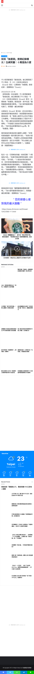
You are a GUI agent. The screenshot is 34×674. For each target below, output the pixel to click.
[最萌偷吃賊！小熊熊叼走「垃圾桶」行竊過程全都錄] (25, 340)
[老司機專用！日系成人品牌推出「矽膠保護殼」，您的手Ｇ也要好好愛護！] (5, 528)
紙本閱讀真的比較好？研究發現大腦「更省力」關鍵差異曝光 (25, 307)
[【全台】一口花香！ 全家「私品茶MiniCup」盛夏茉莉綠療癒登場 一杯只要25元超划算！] (5, 569)
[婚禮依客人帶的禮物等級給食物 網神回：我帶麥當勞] (5, 507)
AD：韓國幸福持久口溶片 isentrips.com (17, 10)
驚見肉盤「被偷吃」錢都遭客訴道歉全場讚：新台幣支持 (25, 270)
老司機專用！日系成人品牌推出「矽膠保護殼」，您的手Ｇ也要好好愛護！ (22, 525)
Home (4, 52)
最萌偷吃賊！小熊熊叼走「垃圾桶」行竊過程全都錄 (25, 350)
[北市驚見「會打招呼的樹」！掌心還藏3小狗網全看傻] (8, 297)
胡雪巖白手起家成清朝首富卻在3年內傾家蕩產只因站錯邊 (8, 329)
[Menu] (2, 6)
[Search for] (32, 6)
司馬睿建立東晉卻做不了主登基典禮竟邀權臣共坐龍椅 (25, 371)
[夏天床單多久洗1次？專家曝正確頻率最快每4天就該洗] (8, 361)
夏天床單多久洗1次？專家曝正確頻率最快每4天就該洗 (8, 371)
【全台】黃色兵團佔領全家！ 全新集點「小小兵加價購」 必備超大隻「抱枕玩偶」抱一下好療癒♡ (22, 536)
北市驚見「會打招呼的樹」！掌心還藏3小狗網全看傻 (8, 307)
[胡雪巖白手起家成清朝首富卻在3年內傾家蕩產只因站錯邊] (8, 319)
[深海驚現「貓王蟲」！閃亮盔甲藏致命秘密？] (5, 548)
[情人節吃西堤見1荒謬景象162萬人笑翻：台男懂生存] (25, 319)
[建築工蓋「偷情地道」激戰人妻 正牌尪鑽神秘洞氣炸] (5, 559)
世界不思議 (9, 52)
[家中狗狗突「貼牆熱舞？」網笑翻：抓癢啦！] (8, 340)
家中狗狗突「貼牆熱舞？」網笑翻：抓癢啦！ (8, 350)
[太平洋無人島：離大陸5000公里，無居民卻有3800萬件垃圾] (5, 497)
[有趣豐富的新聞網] (10, 5)
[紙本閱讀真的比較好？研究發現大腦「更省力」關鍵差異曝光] (25, 297)
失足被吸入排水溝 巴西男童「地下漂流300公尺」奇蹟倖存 (22, 576)
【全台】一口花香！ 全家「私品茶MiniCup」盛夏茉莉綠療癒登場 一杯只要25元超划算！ (22, 567)
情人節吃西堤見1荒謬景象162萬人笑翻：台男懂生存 (25, 329)
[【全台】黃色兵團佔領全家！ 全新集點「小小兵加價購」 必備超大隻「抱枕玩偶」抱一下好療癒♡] (5, 538)
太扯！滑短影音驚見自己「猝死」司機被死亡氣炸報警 (8, 286)
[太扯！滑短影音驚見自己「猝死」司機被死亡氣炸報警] (8, 276)
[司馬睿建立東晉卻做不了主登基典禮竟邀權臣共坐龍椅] (25, 361)
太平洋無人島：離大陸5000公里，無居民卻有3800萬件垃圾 (22, 494)
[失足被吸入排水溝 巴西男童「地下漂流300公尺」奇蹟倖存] (5, 579)
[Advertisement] (17, 34)
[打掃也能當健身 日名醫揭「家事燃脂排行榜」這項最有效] (5, 517)
